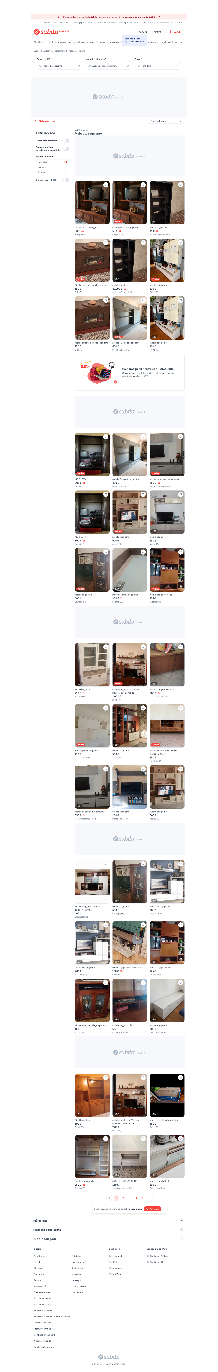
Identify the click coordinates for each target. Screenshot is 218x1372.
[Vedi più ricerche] (181, 42)
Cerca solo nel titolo (46, 140)
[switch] (65, 141)
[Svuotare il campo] (79, 66)
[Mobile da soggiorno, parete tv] (167, 460)
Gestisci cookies (42, 1292)
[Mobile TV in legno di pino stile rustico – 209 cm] (167, 733)
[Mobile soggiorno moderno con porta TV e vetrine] (92, 889)
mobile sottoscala (149, 42)
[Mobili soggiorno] (92, 672)
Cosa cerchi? (43, 59)
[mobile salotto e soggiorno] (129, 575)
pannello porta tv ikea (109, 42)
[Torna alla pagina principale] (52, 32)
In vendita (42, 161)
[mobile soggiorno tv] (92, 1162)
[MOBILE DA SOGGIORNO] (129, 1162)
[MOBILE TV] (92, 460)
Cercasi (41, 172)
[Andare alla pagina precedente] (109, 1198)
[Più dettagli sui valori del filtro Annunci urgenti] (54, 180)
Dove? (138, 59)
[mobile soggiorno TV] (129, 1006)
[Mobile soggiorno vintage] (167, 672)
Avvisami (154, 1208)
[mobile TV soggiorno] (167, 889)
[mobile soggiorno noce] (167, 575)
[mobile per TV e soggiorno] (92, 208)
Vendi (177, 32)
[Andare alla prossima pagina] (150, 1198)
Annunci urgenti (44, 180)
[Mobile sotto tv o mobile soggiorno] (92, 266)
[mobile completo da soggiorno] (167, 1103)
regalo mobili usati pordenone (175, 42)
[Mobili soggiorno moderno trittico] (129, 948)
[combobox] (60, 66)
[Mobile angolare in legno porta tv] (92, 1006)
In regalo (42, 167)
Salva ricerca (47, 121)
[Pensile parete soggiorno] (92, 733)
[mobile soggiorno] (167, 208)
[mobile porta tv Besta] (167, 1162)
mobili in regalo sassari (60, 42)
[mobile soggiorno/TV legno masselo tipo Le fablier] (129, 672)
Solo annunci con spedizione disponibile (48, 148)
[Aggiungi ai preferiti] (105, 184)
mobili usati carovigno (84, 42)
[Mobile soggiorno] (167, 266)
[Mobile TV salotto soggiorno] (129, 323)
